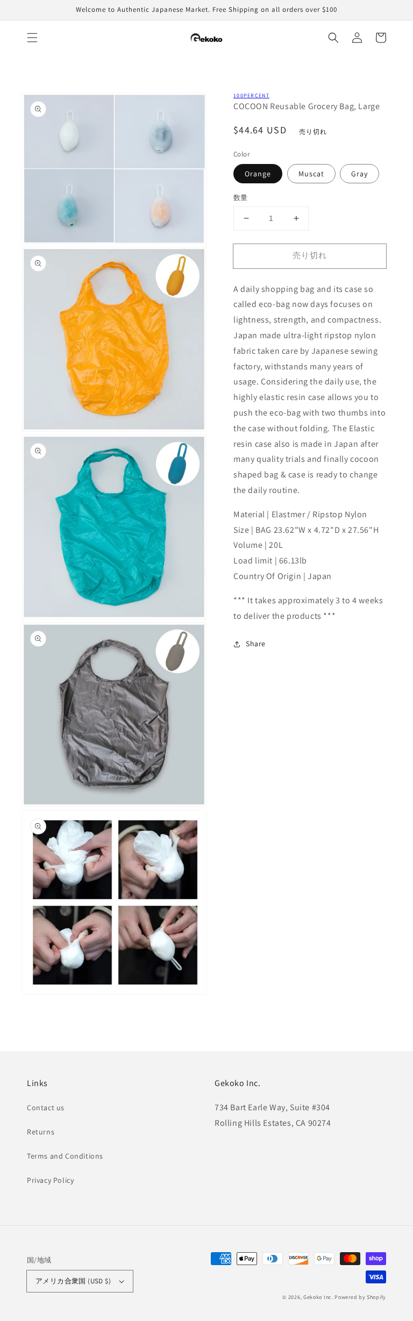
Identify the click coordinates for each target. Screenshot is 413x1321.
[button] (32, 37)
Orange (258, 173)
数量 (240, 197)
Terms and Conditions (65, 1156)
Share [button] (256, 643)
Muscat (311, 173)
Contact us (46, 1107)
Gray (359, 173)
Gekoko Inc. (318, 1297)
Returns (40, 1132)
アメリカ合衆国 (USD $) (73, 1281)
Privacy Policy (50, 1180)
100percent (251, 95)
